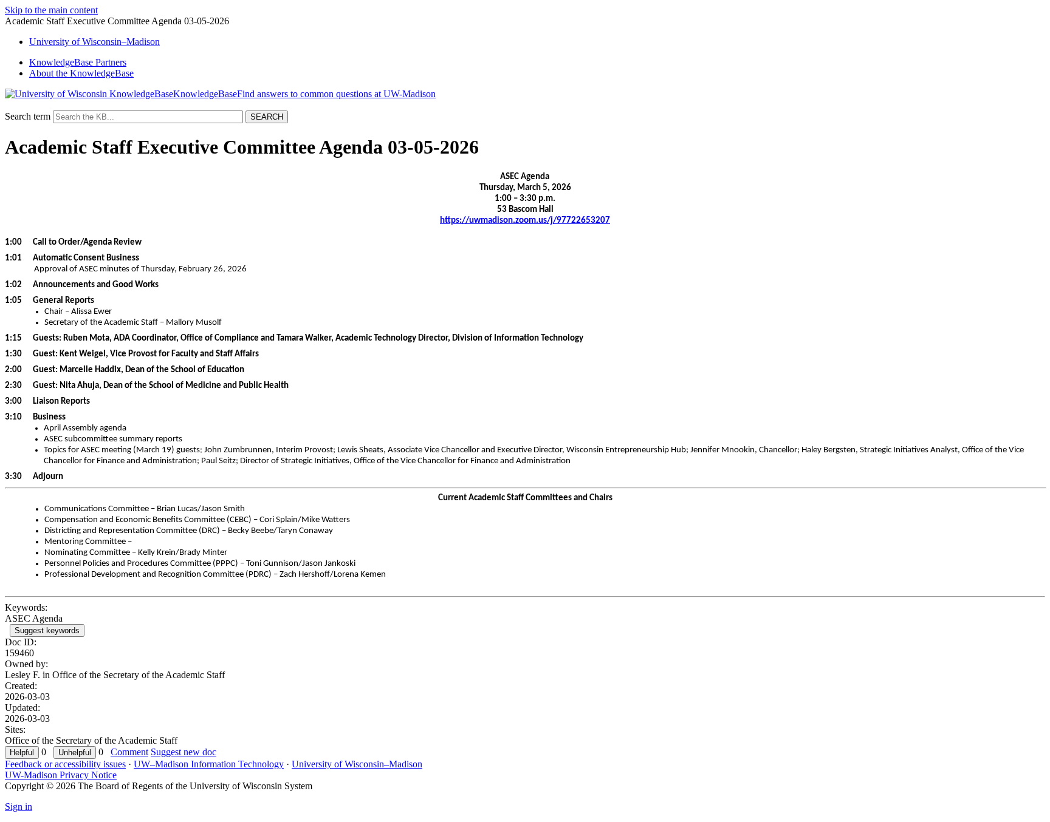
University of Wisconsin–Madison (357, 764)
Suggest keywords (47, 630)
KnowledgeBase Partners (77, 62)
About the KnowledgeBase (81, 73)
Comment (129, 752)
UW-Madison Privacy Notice (61, 775)
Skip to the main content (51, 10)
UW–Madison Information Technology (209, 764)
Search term (27, 116)
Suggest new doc (183, 752)
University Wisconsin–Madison (94, 41)
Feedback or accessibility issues (65, 764)
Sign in (18, 806)
